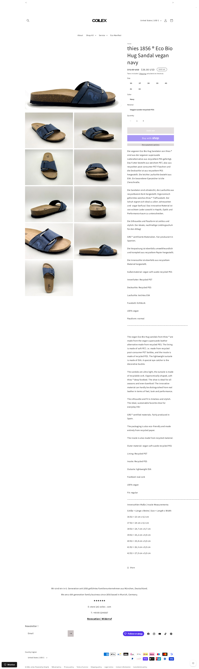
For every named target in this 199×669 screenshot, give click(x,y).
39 (158, 83)
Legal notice (109, 667)
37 (141, 83)
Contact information (123, 667)
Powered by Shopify (42, 667)
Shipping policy (96, 667)
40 (167, 83)
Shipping (142, 73)
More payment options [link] (150, 145)
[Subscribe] (71, 633)
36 (132, 83)
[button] (28, 21)
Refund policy (56, 667)
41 (132, 89)
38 (149, 83)
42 (141, 89)
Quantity (130, 115)
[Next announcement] (173, 2)
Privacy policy (69, 667)
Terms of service (82, 667)
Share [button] (132, 567)
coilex (33, 667)
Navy (133, 100)
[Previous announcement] (26, 2)
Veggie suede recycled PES (143, 110)
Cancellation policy (140, 667)
